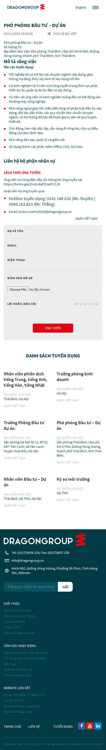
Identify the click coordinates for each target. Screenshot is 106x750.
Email (12, 245)
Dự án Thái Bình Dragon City (24, 695)
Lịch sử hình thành (17, 610)
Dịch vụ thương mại (18, 669)
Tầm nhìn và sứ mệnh (19, 616)
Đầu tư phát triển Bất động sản (26, 652)
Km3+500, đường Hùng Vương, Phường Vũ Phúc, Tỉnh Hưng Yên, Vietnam (54, 570)
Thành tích (11, 627)
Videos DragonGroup (19, 633)
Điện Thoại (16, 260)
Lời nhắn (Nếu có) (53, 304)
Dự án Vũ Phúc (14, 700)
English (81, 7)
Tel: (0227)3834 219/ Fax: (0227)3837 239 (40, 552)
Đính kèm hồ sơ (20, 278)
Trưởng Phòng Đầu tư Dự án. (24, 425)
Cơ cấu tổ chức (14, 621)
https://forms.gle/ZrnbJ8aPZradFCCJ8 (32, 184)
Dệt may (10, 664)
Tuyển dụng (63, 726)
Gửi (65, 586)
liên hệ (34, 726)
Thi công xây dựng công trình (25, 658)
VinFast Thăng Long (18, 711)
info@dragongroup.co (28, 560)
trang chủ (12, 726)
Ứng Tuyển (53, 328)
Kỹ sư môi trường (73, 479)
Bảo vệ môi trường (17, 675)
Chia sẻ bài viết (65, 33)
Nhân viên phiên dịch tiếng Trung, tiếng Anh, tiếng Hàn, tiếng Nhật (25, 379)
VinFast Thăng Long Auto (22, 706)
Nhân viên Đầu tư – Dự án (25, 482)
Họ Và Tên (15, 231)
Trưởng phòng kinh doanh (75, 376)
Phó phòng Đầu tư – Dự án (78, 425)
